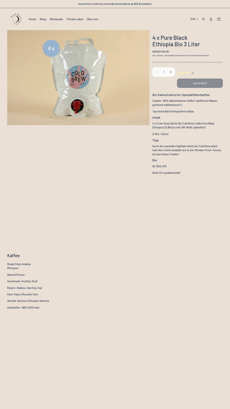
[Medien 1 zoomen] (78, 77)
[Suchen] (203, 19)
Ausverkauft (200, 83)
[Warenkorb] (219, 19)
